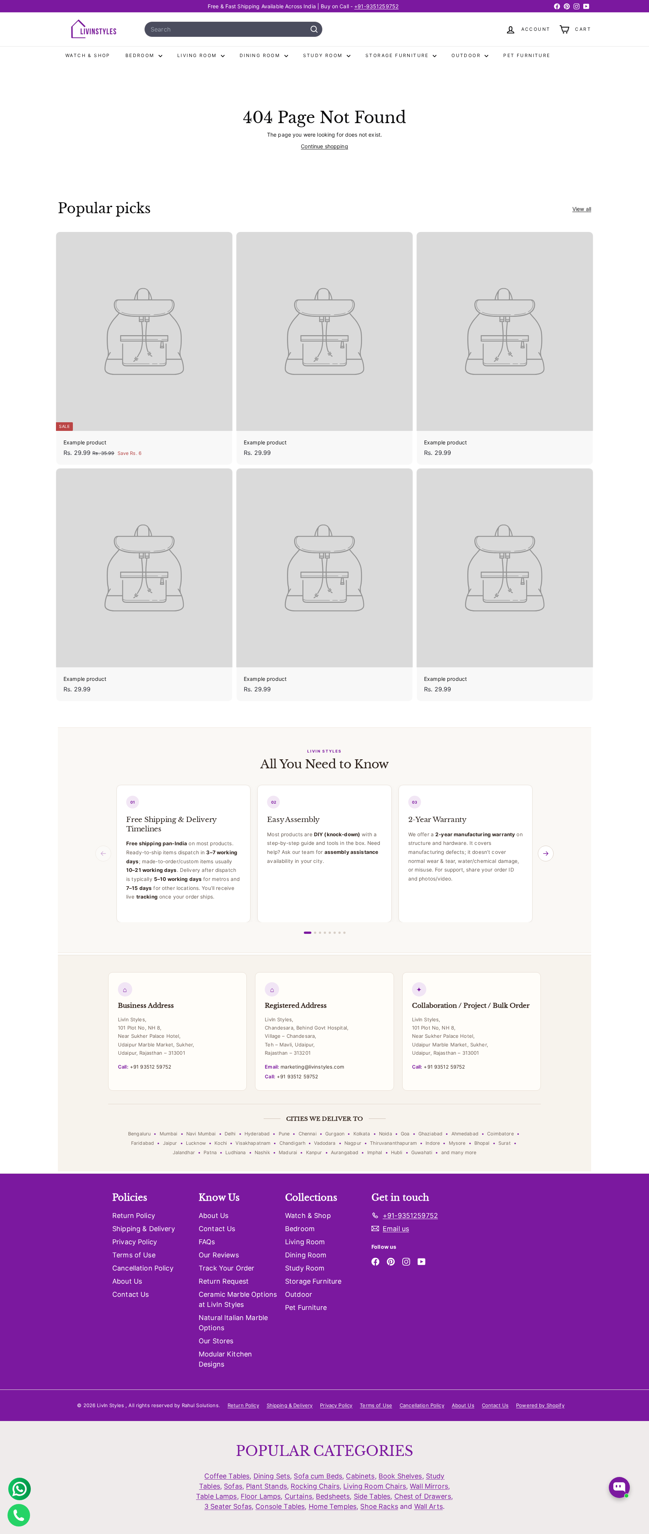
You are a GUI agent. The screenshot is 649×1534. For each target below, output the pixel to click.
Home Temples (333, 1506)
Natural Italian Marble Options (233, 1323)
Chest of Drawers (422, 1496)
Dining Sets (272, 1476)
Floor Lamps (261, 1496)
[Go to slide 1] (307, 933)
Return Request (224, 1281)
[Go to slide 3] (320, 933)
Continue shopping (324, 146)
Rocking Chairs (315, 1486)
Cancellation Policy (143, 1268)
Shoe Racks (379, 1506)
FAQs (207, 1242)
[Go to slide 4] (325, 933)
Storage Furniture (398, 55)
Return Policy (133, 1215)
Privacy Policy (134, 1242)
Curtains (298, 1496)
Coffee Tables (226, 1476)
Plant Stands (266, 1486)
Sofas (233, 1486)
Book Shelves (400, 1476)
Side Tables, (373, 1496)
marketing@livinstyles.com (304, 1067)
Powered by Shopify (540, 1405)
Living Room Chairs (374, 1486)
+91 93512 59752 (144, 1067)
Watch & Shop (87, 55)
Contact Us (130, 1294)
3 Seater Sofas (228, 1506)
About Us (127, 1281)
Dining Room (261, 55)
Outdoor (467, 55)
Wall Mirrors (429, 1486)
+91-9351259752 (376, 6)
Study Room (324, 55)
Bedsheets (333, 1496)
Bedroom (141, 55)
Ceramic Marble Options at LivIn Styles (238, 1299)
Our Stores (216, 1341)
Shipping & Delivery (143, 1229)
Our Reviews (219, 1255)
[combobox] (233, 29)
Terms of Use (133, 1255)
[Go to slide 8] (344, 933)
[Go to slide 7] (339, 933)
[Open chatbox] (619, 1487)
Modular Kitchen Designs (225, 1359)
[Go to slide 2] (315, 933)
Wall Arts (428, 1506)
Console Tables (280, 1506)
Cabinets (360, 1476)
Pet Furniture (526, 55)
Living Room (198, 55)
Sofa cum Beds (318, 1476)
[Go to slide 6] (335, 933)
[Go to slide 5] (330, 933)
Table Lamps (216, 1496)
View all (581, 209)
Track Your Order (226, 1268)
